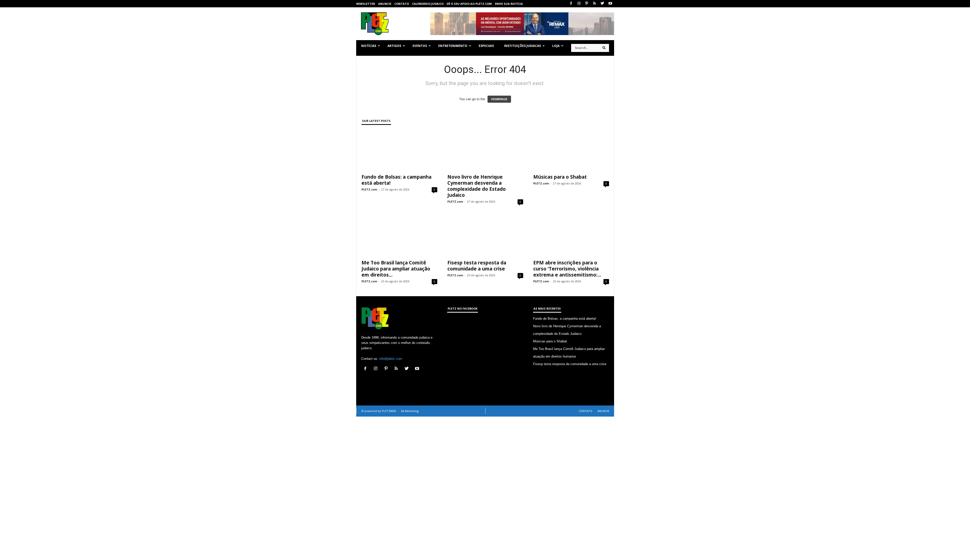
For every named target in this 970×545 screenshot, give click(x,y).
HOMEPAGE (499, 99)
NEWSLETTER (365, 4)
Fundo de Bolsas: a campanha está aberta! (396, 180)
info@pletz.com (390, 359)
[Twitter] (602, 3)
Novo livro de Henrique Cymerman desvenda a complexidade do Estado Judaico (476, 186)
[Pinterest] (587, 3)
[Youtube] (610, 3)
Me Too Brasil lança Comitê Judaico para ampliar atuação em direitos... (395, 268)
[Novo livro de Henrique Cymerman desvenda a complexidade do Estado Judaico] (485, 150)
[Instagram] (579, 3)
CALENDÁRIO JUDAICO (428, 4)
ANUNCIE (384, 4)
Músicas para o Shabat (560, 177)
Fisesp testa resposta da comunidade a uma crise (476, 265)
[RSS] (595, 3)
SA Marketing (410, 411)
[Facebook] (571, 3)
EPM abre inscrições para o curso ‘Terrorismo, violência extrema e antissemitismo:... (567, 268)
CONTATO (401, 4)
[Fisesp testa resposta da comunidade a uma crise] (485, 236)
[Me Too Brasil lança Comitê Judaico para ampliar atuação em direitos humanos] (399, 236)
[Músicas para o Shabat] (571, 150)
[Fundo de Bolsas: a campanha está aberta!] (399, 150)
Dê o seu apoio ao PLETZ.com (469, 4)
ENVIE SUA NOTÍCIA (509, 4)
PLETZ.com (369, 189)
